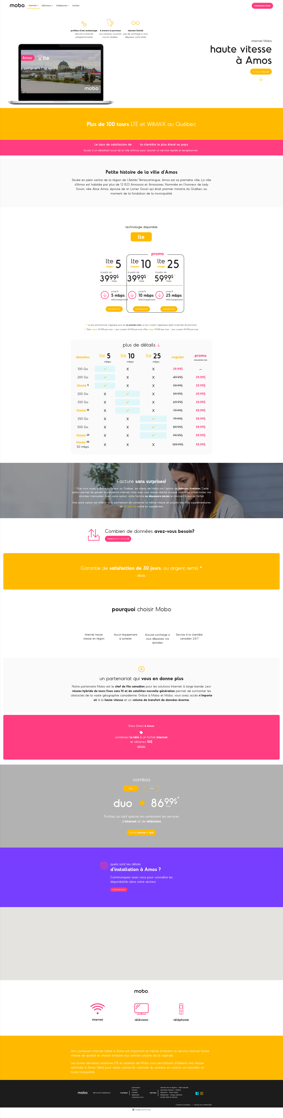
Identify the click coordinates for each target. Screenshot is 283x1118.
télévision (47, 5)
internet (33, 5)
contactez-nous (262, 5)
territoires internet (167, 1095)
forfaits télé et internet (168, 1103)
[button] (141, 941)
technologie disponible (141, 227)
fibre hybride (183, 1093)
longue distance (176, 1100)
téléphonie (62, 5)
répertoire (135, 1100)
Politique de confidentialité (203, 1110)
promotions (136, 1093)
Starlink (178, 1095)
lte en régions (172, 1093)
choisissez (261, 72)
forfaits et (141, 838)
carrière (135, 1098)
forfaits (75, 5)
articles (134, 1095)
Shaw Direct (173, 1098)
